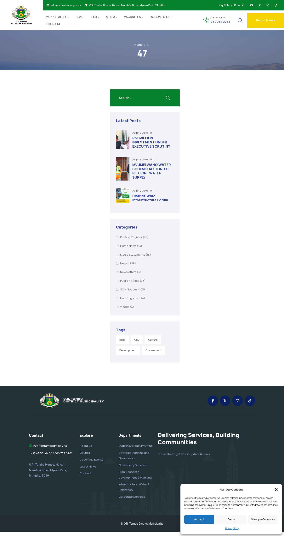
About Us (86, 446)
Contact (85, 473)
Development (128, 350)
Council (239, 5)
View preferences (263, 519)
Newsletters (128, 272)
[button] (276, 489)
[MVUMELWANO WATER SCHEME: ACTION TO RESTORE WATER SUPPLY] (122, 168)
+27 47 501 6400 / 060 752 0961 (51, 453)
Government (153, 350)
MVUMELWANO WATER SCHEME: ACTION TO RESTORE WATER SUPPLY (151, 171)
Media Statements (132, 255)
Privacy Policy (232, 528)
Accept (199, 519)
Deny (231, 519)
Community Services (133, 465)
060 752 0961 (220, 22)
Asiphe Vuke (140, 132)
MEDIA (110, 17)
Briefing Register (131, 237)
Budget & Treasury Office (136, 446)
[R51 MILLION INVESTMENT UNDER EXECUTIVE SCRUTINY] (122, 140)
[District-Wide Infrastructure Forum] (122, 195)
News (124, 263)
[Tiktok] (276, 5)
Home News (128, 246)
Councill (85, 453)
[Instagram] (268, 5)
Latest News (88, 466)
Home (138, 45)
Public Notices (129, 281)
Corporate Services (132, 497)
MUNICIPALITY (56, 17)
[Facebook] (251, 5)
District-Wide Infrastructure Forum (150, 198)
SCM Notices (129, 289)
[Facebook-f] (212, 401)
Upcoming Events (91, 459)
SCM (79, 17)
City (136, 340)
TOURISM (53, 24)
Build (122, 340)
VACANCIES (132, 17)
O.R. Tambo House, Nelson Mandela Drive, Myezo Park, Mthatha (127, 5)
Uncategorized (130, 298)
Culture (153, 340)
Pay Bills (224, 5)
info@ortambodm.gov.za (66, 5)
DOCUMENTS (159, 17)
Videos (124, 307)
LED (94, 17)
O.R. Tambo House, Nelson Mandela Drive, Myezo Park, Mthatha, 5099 (48, 470)
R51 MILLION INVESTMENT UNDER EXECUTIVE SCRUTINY (151, 142)
